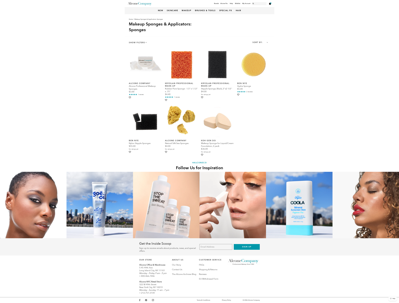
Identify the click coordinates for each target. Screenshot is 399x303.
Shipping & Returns (208, 269)
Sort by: (257, 42)
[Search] (253, 3)
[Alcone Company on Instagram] (155, 300)
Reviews (203, 274)
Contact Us (177, 269)
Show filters (137, 42)
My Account (246, 3)
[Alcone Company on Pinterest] (148, 300)
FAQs (201, 264)
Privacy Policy (226, 300)
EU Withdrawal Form (208, 278)
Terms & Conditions (203, 300)
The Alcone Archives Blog (184, 274)
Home (131, 19)
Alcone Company (254, 300)
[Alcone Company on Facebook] (142, 300)
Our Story (176, 264)
